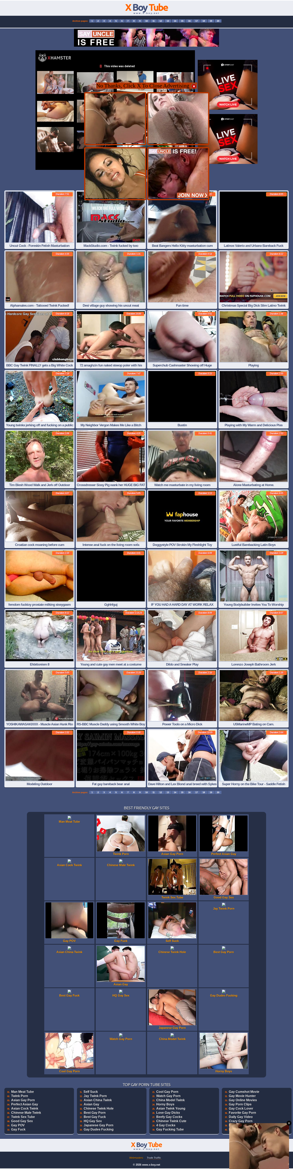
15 (182, 21)
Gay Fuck (18, 1129)
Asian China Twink (98, 1100)
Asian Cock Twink (24, 1108)
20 (218, 21)
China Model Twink (170, 1100)
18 (204, 21)
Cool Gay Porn (167, 1091)
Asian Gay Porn (23, 1100)
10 (146, 21)
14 (175, 21)
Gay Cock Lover (241, 1108)
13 (168, 21)
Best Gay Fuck (95, 1117)
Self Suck (91, 1091)
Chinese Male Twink (26, 1112)
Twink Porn (19, 1096)
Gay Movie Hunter (242, 1096)
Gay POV (18, 1125)
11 (153, 21)
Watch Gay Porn (168, 1096)
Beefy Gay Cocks (169, 1117)
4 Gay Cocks (165, 1125)
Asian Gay (91, 1104)
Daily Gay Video (241, 1117)
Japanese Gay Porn (98, 1125)
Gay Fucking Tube (170, 1129)
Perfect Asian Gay (24, 1104)
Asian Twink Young (170, 1108)
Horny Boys (165, 1104)
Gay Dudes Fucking (99, 1129)
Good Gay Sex (22, 1121)
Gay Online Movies (243, 1100)
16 (189, 21)
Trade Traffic (154, 1157)
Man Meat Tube (22, 1091)
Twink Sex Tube (23, 1117)
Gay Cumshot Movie (244, 1091)
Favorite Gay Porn (242, 1112)
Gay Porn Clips (240, 1104)
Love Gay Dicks (168, 1112)
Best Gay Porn (95, 1112)
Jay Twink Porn (95, 1096)
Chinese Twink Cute (171, 1121)
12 (160, 21)
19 (211, 21)
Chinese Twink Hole (99, 1108)
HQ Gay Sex (93, 1121)
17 (196, 21)
